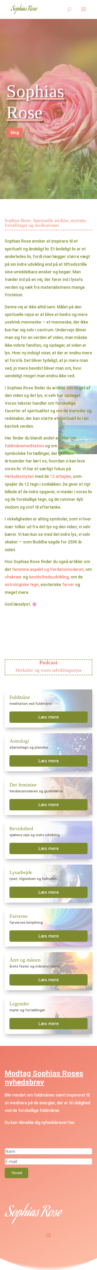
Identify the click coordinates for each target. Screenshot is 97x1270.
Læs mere (48, 717)
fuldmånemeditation (24, 445)
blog (15, 132)
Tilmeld (16, 1173)
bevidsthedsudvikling (49, 576)
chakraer (13, 576)
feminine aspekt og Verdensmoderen (48, 569)
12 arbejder (60, 476)
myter (64, 445)
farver (68, 584)
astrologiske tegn (22, 584)
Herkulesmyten (19, 476)
